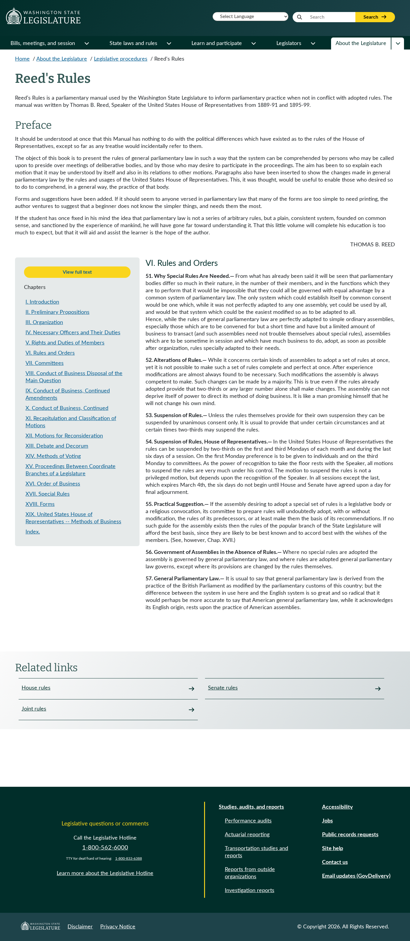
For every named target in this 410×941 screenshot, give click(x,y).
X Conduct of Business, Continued (67, 408)
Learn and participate (216, 43)
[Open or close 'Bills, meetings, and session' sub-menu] (86, 44)
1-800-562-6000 (105, 848)
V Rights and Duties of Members (65, 343)
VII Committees (45, 363)
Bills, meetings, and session (43, 43)
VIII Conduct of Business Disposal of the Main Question (74, 377)
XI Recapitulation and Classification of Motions (71, 422)
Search (371, 17)
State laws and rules (133, 43)
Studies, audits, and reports (251, 807)
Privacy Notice (117, 927)
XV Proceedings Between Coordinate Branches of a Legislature (71, 470)
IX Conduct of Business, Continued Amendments (68, 394)
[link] (108, 688)
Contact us (335, 862)
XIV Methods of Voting (53, 456)
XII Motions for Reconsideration (64, 436)
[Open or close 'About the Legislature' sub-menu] (397, 44)
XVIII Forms (40, 504)
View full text (77, 272)
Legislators (288, 43)
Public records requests (350, 834)
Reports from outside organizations (250, 873)
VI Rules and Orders (50, 353)
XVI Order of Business (53, 484)
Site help (332, 848)
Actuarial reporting (247, 834)
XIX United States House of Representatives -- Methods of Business (73, 518)
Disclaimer (80, 927)
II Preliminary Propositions (57, 312)
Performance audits (248, 821)
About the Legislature (361, 43)
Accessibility (337, 807)
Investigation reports (249, 890)
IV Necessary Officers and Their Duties (73, 332)
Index (33, 532)
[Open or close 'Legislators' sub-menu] (312, 44)
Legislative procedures (120, 59)
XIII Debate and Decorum (57, 446)
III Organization (44, 322)
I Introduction (42, 302)
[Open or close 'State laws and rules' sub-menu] (168, 44)
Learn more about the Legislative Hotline (105, 873)
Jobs (327, 821)
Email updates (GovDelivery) (356, 876)
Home (22, 59)
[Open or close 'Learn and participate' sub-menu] (253, 44)
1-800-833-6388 (128, 858)
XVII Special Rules (48, 494)
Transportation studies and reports (256, 852)
